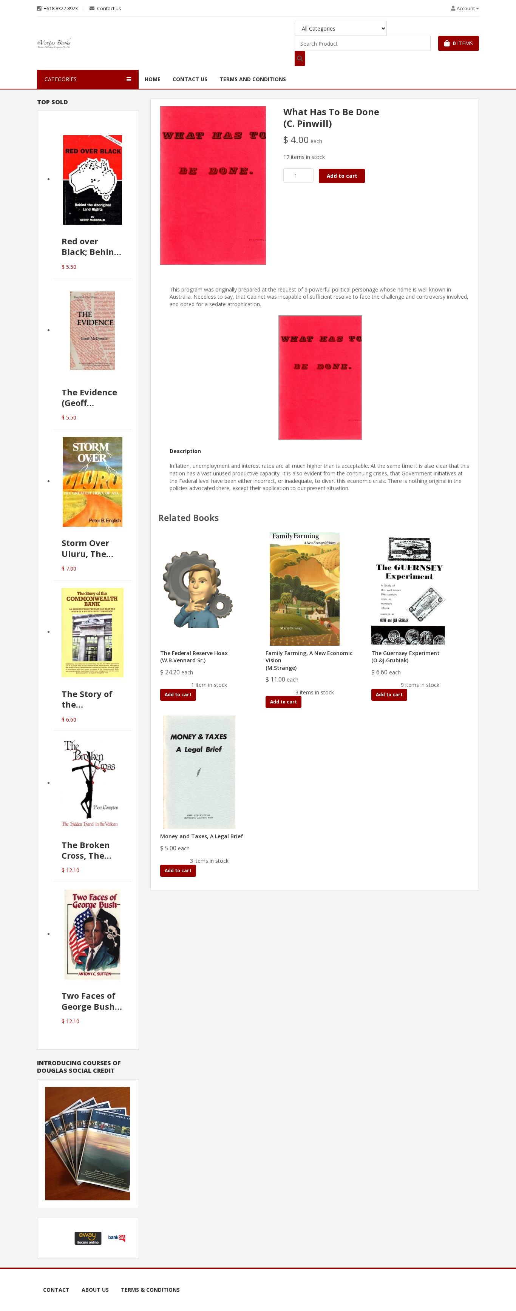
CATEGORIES (61, 79)
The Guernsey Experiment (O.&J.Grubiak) (405, 656)
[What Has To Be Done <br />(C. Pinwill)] (213, 184)
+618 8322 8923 (60, 8)
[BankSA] (116, 1237)
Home (153, 79)
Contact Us (190, 79)
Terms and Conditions (252, 79)
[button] (59, 1238)
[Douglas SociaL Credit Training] (87, 1143)
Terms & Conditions (150, 1289)
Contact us (108, 8)
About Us (95, 1289)
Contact (56, 1289)
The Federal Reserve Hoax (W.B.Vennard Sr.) (194, 656)
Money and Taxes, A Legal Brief (201, 836)
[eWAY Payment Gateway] (88, 1237)
